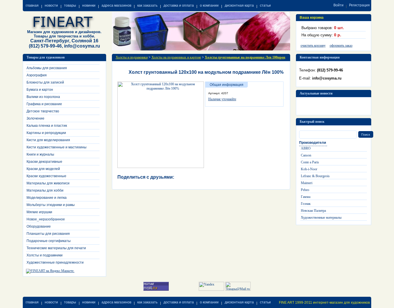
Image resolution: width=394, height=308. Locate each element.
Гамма (305, 197)
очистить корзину (313, 46)
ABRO (306, 148)
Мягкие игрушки (39, 212)
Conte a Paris (310, 162)
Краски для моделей (43, 169)
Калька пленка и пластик (47, 126)
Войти (338, 5)
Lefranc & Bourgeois (315, 176)
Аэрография (37, 75)
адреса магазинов (116, 5)
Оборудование (39, 226)
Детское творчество (43, 111)
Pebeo (305, 190)
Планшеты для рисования (48, 234)
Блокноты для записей (45, 82)
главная (32, 5)
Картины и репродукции (46, 133)
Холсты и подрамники (45, 255)
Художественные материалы (321, 218)
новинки (88, 5)
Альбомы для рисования (47, 68)
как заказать (147, 5)
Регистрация (359, 5)
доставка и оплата (179, 5)
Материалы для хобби (45, 190)
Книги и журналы (40, 154)
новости (51, 5)
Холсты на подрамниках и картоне (176, 57)
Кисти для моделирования (48, 140)
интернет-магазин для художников (341, 303)
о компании (209, 5)
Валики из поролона (43, 97)
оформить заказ (341, 46)
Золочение (35, 118)
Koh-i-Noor (309, 169)
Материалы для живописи (48, 183)
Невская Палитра (313, 211)
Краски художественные (46, 176)
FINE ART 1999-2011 (295, 303)
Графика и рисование (44, 104)
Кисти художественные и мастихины (57, 147)
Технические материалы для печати (56, 248)
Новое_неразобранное (46, 219)
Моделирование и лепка (47, 198)
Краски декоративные (44, 162)
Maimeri (306, 183)
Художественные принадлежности (55, 262)
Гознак (306, 204)
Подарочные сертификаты (49, 241)
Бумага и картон (40, 90)
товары (70, 5)
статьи (265, 5)
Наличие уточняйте (222, 99)
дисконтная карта (239, 5)
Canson (306, 155)
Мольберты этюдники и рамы (51, 205)
